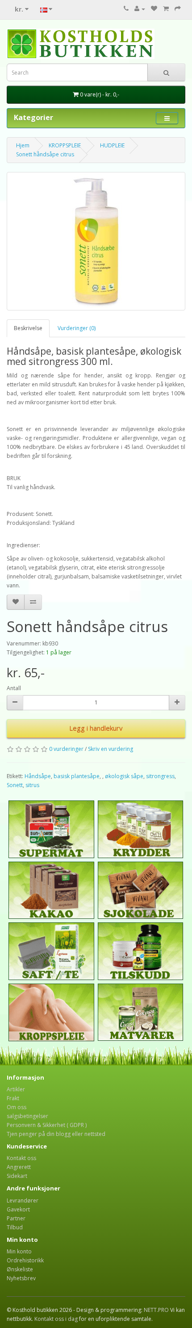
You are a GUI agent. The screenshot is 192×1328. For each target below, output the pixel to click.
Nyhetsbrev (21, 1278)
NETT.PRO (156, 1310)
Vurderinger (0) (77, 328)
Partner (16, 1218)
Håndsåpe (38, 776)
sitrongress (160, 776)
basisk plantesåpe (77, 776)
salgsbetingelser (27, 1116)
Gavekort (18, 1209)
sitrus (32, 785)
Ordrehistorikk (25, 1260)
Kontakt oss (21, 1158)
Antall (14, 688)
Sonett (15, 785)
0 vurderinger (66, 749)
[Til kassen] (178, 9)
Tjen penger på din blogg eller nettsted (56, 1134)
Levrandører (22, 1200)
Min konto (19, 1251)
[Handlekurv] (166, 9)
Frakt (13, 1098)
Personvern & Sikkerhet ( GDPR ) (47, 1125)
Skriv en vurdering (110, 749)
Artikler (16, 1089)
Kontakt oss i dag (56, 1319)
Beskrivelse (28, 328)
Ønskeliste (20, 1269)
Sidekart (17, 1176)
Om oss (16, 1107)
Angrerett (19, 1167)
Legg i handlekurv (96, 728)
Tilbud (15, 1227)
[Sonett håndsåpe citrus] (96, 241)
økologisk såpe (124, 776)
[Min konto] (139, 9)
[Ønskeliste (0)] (154, 9)
